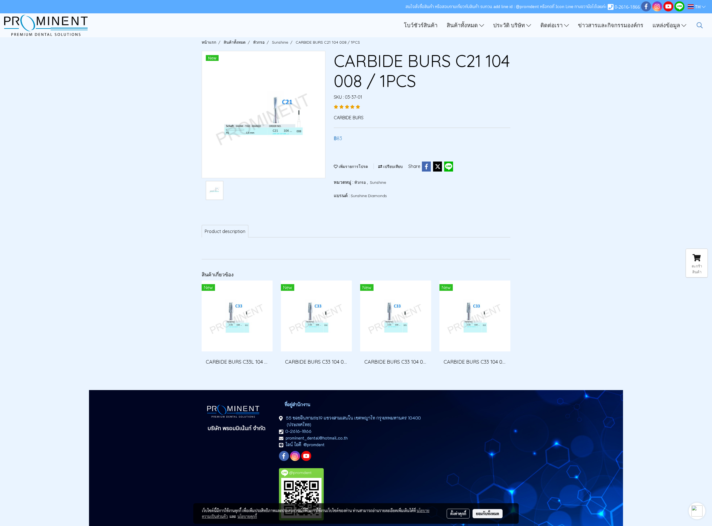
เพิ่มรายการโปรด (353, 166)
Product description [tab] (225, 231)
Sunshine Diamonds (369, 195)
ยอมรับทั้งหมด (487, 513)
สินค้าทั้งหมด (463, 25)
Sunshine (378, 182)
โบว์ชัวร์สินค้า (420, 25)
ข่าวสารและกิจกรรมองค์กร (610, 25)
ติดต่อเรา (552, 25)
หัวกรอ (360, 182)
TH (698, 6)
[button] (700, 25)
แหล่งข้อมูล (666, 25)
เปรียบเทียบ (392, 166)
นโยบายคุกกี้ (247, 516)
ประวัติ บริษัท (509, 25)
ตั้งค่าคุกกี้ (458, 513)
